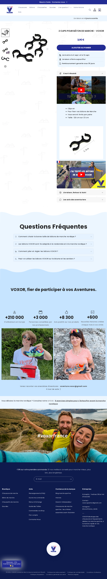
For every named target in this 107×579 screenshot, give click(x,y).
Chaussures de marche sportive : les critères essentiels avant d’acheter (65, 509)
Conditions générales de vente (56, 574)
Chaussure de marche (10, 493)
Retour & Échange (35, 502)
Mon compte (33, 515)
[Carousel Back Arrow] (5, 31)
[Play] (81, 90)
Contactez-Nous (35, 519)
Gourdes (5, 506)
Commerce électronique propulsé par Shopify (30, 572)
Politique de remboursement (56, 572)
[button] (64, 7)
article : (51, 401)
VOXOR (13, 572)
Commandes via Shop (36, 510)
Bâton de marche (8, 497)
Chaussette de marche (10, 502)
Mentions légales (73, 574)
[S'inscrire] (70, 479)
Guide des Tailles (35, 506)
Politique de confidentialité (76, 572)
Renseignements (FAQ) (37, 493)
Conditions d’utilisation (94, 572)
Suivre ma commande (36, 497)
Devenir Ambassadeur (63, 502)
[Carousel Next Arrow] (47, 49)
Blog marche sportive (63, 493)
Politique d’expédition (37, 574)
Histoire (58, 497)
